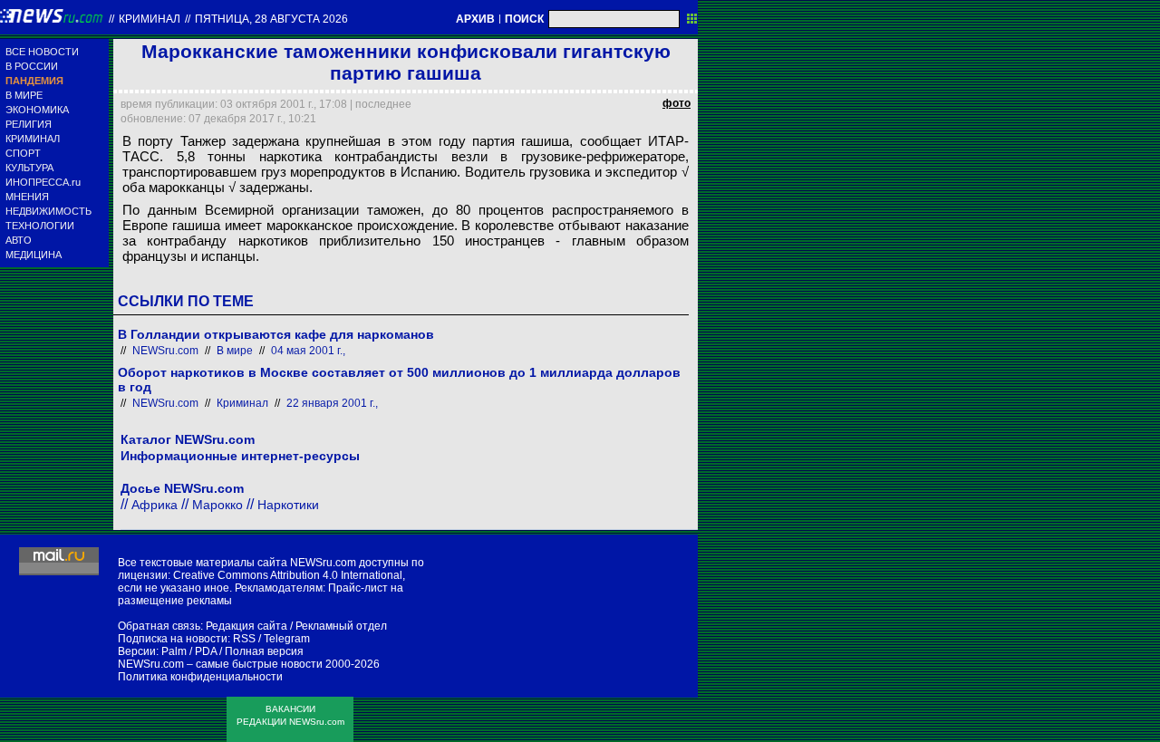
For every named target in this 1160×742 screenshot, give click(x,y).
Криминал (149, 19)
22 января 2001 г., (332, 403)
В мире (235, 350)
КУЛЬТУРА (29, 167)
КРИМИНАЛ (32, 138)
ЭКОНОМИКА (37, 109)
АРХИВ (475, 19)
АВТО (18, 240)
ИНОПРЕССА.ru (43, 182)
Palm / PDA (189, 651)
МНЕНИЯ (27, 196)
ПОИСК (524, 19)
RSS (244, 638)
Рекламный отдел (341, 626)
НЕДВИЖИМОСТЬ (48, 211)
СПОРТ (23, 153)
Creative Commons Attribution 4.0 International (287, 575)
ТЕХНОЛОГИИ (39, 225)
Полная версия (264, 651)
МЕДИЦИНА (33, 254)
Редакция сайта (246, 626)
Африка (154, 504)
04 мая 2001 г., (308, 350)
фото (676, 103)
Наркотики (288, 504)
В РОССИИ (31, 66)
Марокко (217, 504)
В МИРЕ (24, 95)
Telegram (287, 638)
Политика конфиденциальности (200, 676)
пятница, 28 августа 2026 (271, 19)
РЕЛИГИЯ (28, 124)
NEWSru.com (165, 350)
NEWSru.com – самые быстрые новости (220, 664)
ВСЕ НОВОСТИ (42, 51)
